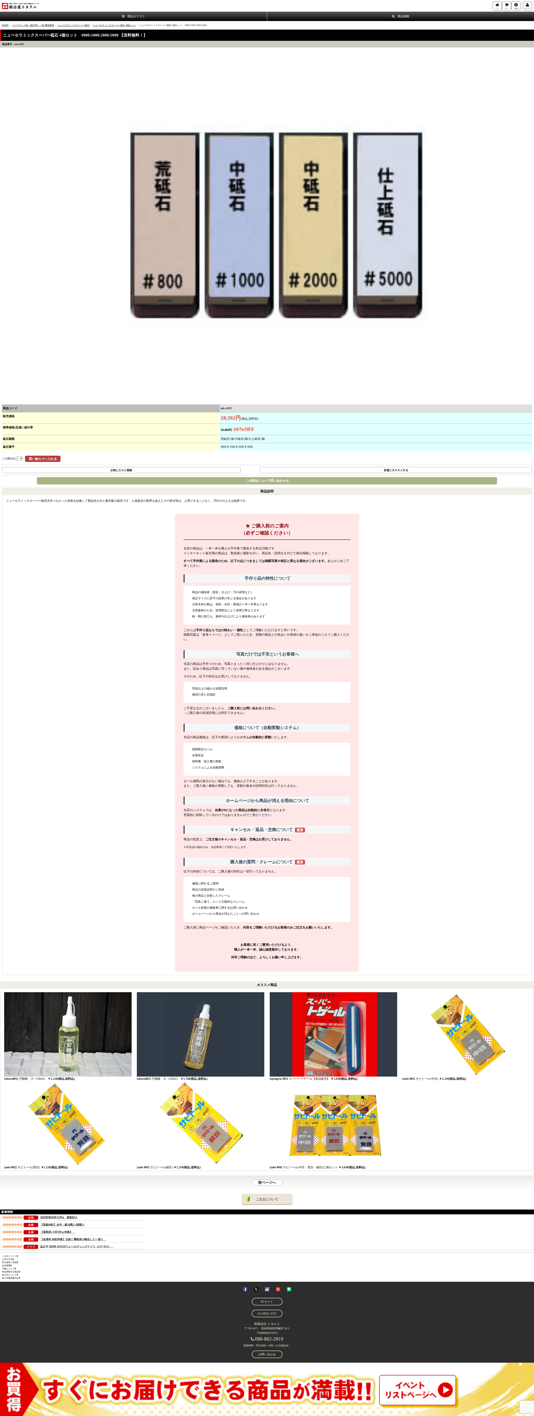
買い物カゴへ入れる (43, 458)
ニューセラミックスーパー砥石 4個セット (114, 25)
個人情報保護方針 (10, 1278)
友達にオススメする (396, 470)
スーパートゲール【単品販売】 (314, 1078)
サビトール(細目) (169, 1167)
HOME (5, 25)
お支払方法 (7, 1259)
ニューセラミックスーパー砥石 (73, 25)
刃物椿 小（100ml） (39, 1078)
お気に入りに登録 (121, 470)
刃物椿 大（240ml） (172, 1078)
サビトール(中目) (434, 1078)
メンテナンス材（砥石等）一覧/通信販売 (33, 25)
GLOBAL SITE (267, 1313)
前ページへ (267, 1183)
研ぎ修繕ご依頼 (9, 1262)
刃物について (8, 1268)
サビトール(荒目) (36, 1167)
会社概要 (6, 1265)
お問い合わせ (267, 1354)
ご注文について (267, 1199)
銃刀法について (9, 1275)
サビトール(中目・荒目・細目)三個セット (318, 1167)
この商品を (8, 458)
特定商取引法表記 (10, 1272)
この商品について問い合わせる (267, 480)
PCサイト (267, 1301)
